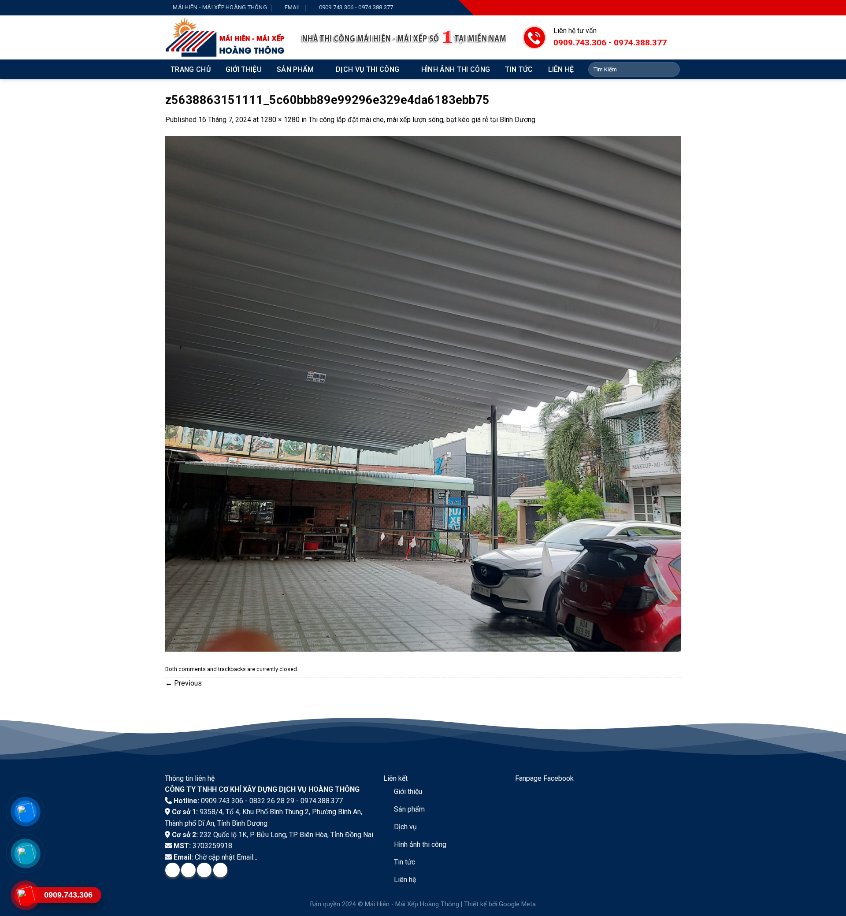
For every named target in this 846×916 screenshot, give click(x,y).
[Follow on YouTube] (674, 8)
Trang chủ (191, 69)
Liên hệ (561, 69)
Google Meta (517, 904)
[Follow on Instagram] (647, 8)
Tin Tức (519, 69)
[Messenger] (25, 811)
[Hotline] (25, 895)
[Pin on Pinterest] (220, 870)
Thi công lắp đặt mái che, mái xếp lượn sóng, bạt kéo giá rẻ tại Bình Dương (421, 119)
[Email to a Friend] (204, 870)
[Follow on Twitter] (661, 8)
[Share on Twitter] (188, 870)
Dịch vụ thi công (367, 69)
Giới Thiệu (244, 69)
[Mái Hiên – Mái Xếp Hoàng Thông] (225, 37)
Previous (183, 683)
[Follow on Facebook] (634, 8)
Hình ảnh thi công (455, 69)
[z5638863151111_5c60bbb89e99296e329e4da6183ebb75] (423, 393)
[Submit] (671, 69)
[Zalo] (25, 853)
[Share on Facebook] (172, 870)
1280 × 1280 (280, 119)
